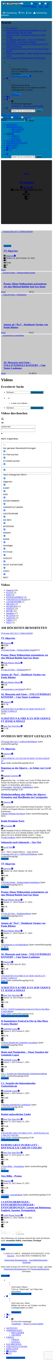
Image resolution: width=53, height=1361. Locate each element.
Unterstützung (11, 13)
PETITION (11, 615)
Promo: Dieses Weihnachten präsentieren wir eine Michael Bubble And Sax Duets (26, 31)
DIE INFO (10, 604)
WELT (9, 622)
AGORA (13, 148)
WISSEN (10, 609)
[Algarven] (16, 118)
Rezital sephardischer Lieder (16, 1114)
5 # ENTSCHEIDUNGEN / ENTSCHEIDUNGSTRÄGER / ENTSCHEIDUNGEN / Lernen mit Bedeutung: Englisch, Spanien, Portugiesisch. (26, 1206)
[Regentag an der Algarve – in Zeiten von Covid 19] (26, 761)
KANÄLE (15, 138)
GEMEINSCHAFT (14, 127)
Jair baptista (8, 826)
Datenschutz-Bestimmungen (15, 1260)
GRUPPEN (16, 131)
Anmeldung (16, 106)
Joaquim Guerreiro (11, 776)
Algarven (27, 187)
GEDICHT (10, 618)
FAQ (22, 13)
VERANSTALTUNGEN (16, 143)
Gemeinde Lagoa (10, 1029)
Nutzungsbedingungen (40, 1269)
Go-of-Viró (8, 847)
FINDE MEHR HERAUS (12, 1245)
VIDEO (9, 620)
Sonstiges (10, 613)
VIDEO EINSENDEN (10, 115)
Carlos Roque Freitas (12, 1215)
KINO (8, 595)
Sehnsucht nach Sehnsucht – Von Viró (21, 842)
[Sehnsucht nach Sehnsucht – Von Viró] (6, 837)
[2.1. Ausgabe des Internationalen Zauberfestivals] (21, 1074)
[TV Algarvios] (17, 633)
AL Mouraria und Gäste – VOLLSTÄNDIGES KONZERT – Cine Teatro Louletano (25, 40)
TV (10, 150)
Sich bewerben (37, 392)
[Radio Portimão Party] (11, 814)
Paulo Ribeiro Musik (11, 663)
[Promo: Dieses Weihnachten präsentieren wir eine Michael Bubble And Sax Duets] (18, 650)
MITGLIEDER (17, 129)
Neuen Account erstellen (33, 106)
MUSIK (9, 611)
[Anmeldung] (7, 99)
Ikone (26, 174)
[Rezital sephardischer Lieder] (13, 1105)
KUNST (9, 592)
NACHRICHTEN (13, 141)
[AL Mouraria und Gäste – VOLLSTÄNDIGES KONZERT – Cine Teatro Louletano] (26, 354)
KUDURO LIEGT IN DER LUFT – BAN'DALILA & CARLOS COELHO (21, 1146)
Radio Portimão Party (13, 821)
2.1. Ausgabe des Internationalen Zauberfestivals (26, 58)
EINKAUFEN (12, 145)
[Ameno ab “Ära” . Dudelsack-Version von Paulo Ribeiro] (26, 314)
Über (29, 13)
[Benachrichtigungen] (7, 78)
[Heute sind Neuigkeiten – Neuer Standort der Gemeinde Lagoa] (17, 1043)
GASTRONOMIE (13, 602)
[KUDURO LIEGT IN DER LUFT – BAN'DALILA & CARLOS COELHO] (26, 1135)
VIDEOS (10, 134)
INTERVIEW (12, 606)
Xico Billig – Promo (11, 1176)
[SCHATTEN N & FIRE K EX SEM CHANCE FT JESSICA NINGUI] (26, 711)
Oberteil (4, 1276)
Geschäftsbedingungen (38, 1260)
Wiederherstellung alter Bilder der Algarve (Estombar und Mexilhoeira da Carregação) (24, 796)
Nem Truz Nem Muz (12, 726)
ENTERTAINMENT (15, 597)
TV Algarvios (11, 28)
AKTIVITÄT (11, 125)
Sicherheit (27, 1262)
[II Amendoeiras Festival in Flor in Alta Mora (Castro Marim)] (26, 1011)
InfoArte (10, 1256)
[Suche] (7, 108)
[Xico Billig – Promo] (10, 1166)
